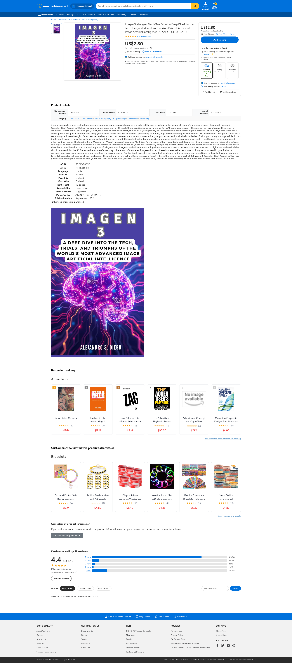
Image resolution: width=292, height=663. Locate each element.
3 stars (88, 564)
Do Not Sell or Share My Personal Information (190, 647)
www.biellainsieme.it (154, 57)
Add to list (210, 92)
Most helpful (103, 588)
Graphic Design (119, 118)
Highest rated (85, 588)
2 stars (88, 567)
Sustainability (42, 647)
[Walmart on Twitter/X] (222, 646)
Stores (84, 635)
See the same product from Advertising (223, 438)
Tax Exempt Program (135, 651)
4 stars (88, 560)
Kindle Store (62, 19)
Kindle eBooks (74, 19)
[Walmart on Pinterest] (233, 646)
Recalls (129, 639)
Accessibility (131, 643)
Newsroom (41, 639)
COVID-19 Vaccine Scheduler (138, 631)
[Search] (195, 6)
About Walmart (43, 631)
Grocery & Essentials (86, 14)
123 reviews (146, 36)
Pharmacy (121, 14)
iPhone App (221, 631)
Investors (40, 643)
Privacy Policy (177, 635)
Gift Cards (85, 647)
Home (53, 19)
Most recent (67, 588)
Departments (47, 14)
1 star (88, 570)
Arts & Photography (90, 19)
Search (235, 588)
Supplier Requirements (46, 651)
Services (60, 14)
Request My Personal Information (185, 643)
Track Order (163, 616)
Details (223, 86)
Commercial (133, 118)
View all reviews (61, 578)
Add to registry (229, 92)
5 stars (88, 557)
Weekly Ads (182, 616)
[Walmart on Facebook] (217, 646)
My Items (144, 14)
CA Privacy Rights (178, 639)
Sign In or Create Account (119, 616)
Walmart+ (85, 643)
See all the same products (229, 515)
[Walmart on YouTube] (228, 646)
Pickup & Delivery (106, 14)
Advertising (144, 118)
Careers (133, 14)
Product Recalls (132, 647)
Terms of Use (176, 631)
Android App (221, 635)
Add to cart (220, 39)
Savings (70, 14)
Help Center (144, 616)
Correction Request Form (67, 535)
